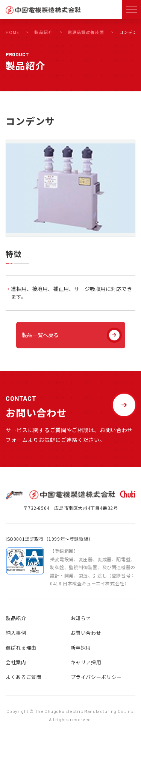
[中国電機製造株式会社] (43, 12)
